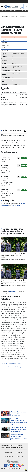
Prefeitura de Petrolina (18, 54)
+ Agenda (3, 40)
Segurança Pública (17, 67)
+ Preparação (4, 50)
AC (5, 10)
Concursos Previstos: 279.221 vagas (11, 367)
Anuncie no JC (9, 456)
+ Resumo (4, 42)
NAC (2, 10)
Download (24, 158)
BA (17, 10)
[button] (18, 158)
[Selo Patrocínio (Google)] (21, 6)
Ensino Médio (16, 70)
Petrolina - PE (16, 84)
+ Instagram (10, 293)
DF (22, 10)
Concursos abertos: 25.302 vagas (11, 363)
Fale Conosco (19, 453)
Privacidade (19, 456)
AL (8, 10)
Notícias (4, 48)
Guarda (14, 63)
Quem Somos (9, 453)
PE (12, 81)
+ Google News (20, 291)
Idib (13, 77)
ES (25, 10)
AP (11, 10)
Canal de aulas (15, 205)
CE (19, 10)
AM (14, 10)
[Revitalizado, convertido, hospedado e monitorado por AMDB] (26, 469)
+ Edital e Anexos (5, 45)
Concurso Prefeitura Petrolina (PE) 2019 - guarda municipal (14, 16)
